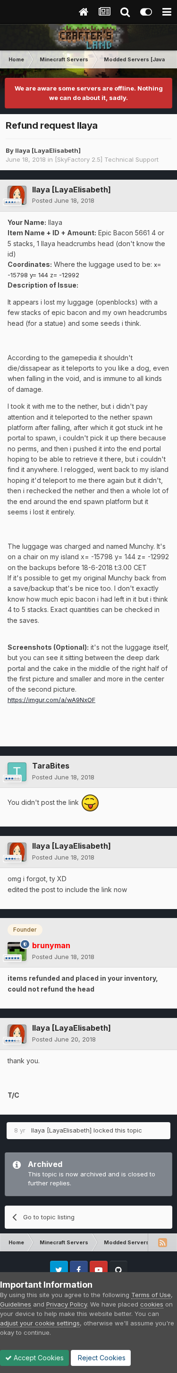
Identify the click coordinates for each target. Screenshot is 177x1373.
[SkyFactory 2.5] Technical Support (107, 159)
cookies (151, 1304)
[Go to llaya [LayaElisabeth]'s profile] (17, 195)
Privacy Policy (66, 1304)
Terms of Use (151, 1295)
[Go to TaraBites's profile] (17, 771)
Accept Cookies (38, 1358)
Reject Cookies (101, 1358)
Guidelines (15, 1304)
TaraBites (50, 765)
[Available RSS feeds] (162, 1242)
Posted (63, 200)
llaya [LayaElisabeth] (48, 150)
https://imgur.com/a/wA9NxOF (51, 699)
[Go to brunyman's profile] (17, 951)
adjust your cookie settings (40, 1323)
